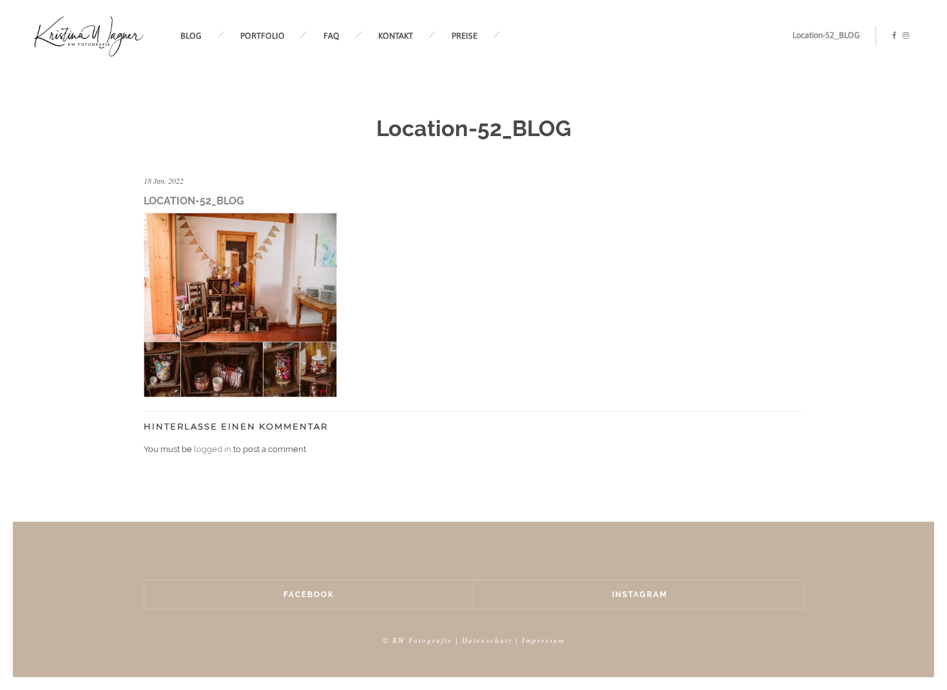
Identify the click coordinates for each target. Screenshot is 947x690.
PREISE (464, 36)
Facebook (308, 594)
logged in (212, 449)
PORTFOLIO (262, 36)
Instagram (639, 594)
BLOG (191, 36)
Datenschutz (487, 640)
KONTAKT (395, 36)
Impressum (543, 640)
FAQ (331, 36)
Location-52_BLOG (826, 35)
